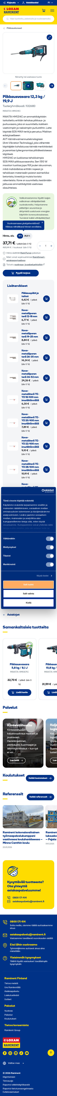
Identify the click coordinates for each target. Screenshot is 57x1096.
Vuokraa (8, 1011)
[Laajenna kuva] (49, 37)
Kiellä (28, 603)
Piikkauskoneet (14, 28)
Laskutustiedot (11, 995)
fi (49, 3)
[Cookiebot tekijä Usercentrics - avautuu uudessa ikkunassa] (42, 491)
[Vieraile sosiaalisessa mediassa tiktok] (21, 1053)
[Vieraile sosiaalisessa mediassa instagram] (10, 1053)
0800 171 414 (20, 898)
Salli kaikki (28, 584)
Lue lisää (23, 743)
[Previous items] (5, 85)
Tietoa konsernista (16, 1025)
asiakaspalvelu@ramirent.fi (28, 901)
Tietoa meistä (11, 983)
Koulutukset (10, 1019)
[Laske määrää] (40, 246)
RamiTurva (25, 253)
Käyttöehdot (9, 1077)
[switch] (50, 547)
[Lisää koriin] (46, 298)
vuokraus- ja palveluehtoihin (28, 265)
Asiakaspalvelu (11, 991)
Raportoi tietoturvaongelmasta (18, 1089)
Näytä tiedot (42, 575)
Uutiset (7, 999)
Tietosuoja (8, 1081)
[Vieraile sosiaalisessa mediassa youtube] (27, 1053)
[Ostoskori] (44, 10)
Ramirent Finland (15, 978)
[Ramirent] (11, 10)
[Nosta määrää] (51, 246)
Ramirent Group (12, 1030)
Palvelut (9, 1006)
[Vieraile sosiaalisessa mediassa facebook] (5, 1053)
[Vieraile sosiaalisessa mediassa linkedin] (16, 1053)
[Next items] (51, 85)
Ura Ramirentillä (12, 987)
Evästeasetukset (11, 1092)
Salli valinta (28, 593)
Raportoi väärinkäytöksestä (16, 1085)
